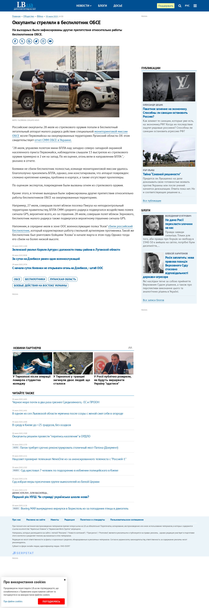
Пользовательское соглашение (127, 519)
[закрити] (64, 580)
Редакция (69, 519)
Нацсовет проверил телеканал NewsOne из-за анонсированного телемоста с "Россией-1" (69, 459)
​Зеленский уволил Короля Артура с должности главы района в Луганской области (66, 249)
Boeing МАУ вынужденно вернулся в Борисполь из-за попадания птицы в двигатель (70, 508)
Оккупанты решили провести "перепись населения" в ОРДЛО (51, 436)
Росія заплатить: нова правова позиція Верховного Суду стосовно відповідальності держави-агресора (168, 267)
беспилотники (35, 279)
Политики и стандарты (92, 519)
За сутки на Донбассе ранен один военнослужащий (46, 259)
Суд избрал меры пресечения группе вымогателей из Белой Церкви (55, 482)
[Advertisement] (73, 317)
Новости (82, 5)
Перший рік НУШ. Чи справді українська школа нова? (50, 497)
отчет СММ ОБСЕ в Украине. (53, 140)
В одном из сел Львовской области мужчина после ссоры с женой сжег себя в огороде (67, 413)
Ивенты (55, 519)
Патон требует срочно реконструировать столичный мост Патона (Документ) (65, 448)
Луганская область (63, 279)
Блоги (102, 5)
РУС (187, 5)
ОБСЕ (17, 279)
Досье (118, 5)
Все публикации (152, 200)
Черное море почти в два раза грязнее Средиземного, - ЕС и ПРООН (55, 402)
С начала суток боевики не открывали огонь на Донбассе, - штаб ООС (57, 268)
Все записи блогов (153, 300)
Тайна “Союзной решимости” (162, 174)
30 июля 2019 (52, 16)
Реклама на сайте (35, 519)
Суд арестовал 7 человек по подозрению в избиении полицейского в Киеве (65, 470)
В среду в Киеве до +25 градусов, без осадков (41, 425)
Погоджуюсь (51, 601)
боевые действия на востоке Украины (40, 285)
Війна (40, 16)
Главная (16, 16)
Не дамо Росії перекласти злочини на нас (178, 224)
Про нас (16, 519)
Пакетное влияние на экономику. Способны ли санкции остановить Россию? (165, 113)
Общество (28, 16)
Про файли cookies (13, 601)
